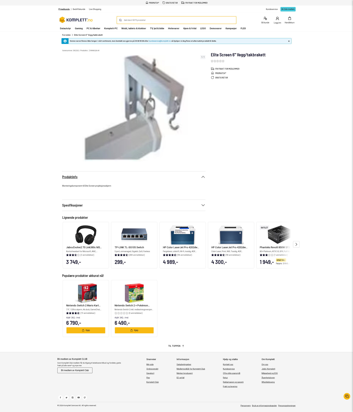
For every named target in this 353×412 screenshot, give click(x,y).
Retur (225, 378)
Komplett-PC (111, 28)
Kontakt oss (228, 364)
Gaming (79, 28)
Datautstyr (65, 28)
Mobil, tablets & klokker (133, 28)
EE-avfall (180, 378)
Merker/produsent (185, 373)
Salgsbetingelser (184, 364)
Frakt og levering (230, 386)
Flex (148, 378)
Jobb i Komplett (268, 369)
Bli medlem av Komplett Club (75, 370)
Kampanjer (231, 28)
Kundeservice (229, 369)
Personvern (246, 406)
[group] (133, 108)
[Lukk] (288, 41)
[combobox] (176, 20)
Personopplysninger (287, 406)
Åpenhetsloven (268, 378)
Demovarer (216, 28)
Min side (150, 364)
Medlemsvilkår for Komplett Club (191, 369)
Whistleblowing (268, 382)
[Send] (120, 20)
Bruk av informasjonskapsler (264, 406)
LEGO (203, 28)
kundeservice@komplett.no (160, 41)
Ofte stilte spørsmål (231, 373)
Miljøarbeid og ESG (270, 373)
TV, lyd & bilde (157, 28)
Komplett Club (152, 382)
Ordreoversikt (152, 369)
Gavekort (150, 373)
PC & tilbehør (93, 28)
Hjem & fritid (189, 28)
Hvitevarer (173, 28)
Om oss (265, 364)
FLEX (243, 28)
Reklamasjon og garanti (233, 382)
